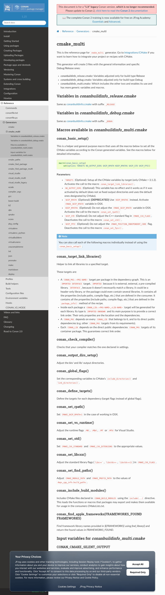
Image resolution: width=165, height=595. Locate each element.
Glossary (8, 322)
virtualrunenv (14, 242)
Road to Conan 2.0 (13, 331)
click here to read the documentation (122, 11)
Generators (11, 122)
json (10, 256)
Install (7, 36)
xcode (11, 187)
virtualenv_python (16, 233)
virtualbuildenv (15, 238)
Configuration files (15, 293)
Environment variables (17, 298)
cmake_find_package (17, 164)
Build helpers (12, 284)
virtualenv (13, 229)
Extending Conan (12, 84)
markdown (13, 270)
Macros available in (22, 146)
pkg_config (13, 224)
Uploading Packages (13, 55)
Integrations (10, 89)
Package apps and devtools (17, 65)
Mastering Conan (12, 74)
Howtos (8, 98)
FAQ (6, 317)
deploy (11, 274)
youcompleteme (15, 247)
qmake (11, 215)
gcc (9, 196)
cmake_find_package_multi (20, 169)
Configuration (10, 93)
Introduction (10, 31)
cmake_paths (14, 160)
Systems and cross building (17, 79)
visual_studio (14, 173)
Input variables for (22, 154)
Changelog (9, 327)
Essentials (98, 21)
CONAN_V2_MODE (15, 307)
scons (11, 219)
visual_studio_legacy (17, 183)
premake (12, 261)
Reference (9, 103)
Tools (8, 288)
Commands (11, 108)
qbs (10, 210)
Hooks (9, 303)
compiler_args (14, 192)
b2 (9, 206)
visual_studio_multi (17, 178)
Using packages (11, 46)
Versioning (9, 69)
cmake (11, 127)
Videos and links (12, 312)
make (10, 265)
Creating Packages (13, 50)
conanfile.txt (12, 113)
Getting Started (11, 41)
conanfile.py (12, 118)
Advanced (114, 21)
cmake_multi (14, 132)
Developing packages (14, 60)
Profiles (9, 279)
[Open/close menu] (2, 103)
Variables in (28, 136)
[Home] (58, 31)
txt (9, 251)
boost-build (13, 201)
